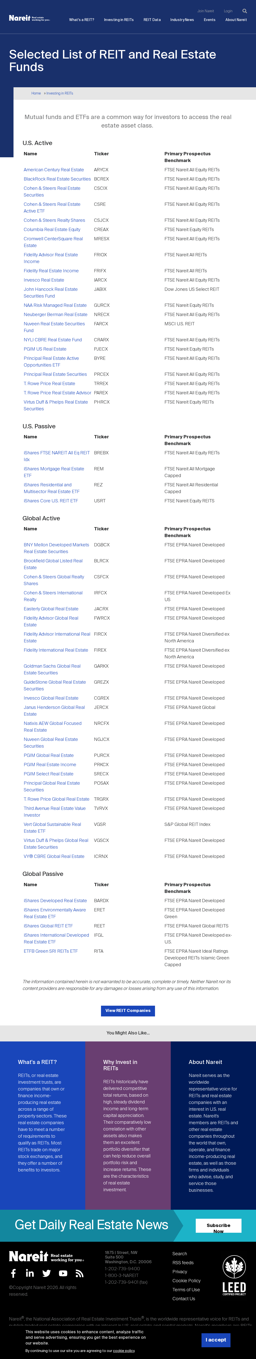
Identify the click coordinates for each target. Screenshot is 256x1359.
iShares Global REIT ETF (48, 926)
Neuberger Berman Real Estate (56, 315)
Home (36, 93)
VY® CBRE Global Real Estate (54, 856)
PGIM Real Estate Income (50, 765)
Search (179, 1254)
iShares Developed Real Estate (55, 901)
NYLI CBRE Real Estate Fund (53, 340)
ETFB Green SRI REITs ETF (51, 951)
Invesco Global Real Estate (51, 698)
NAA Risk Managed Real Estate (55, 305)
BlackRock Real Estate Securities (57, 179)
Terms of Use (186, 1290)
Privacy (179, 1272)
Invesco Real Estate (44, 280)
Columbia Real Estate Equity (52, 230)
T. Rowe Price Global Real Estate (57, 799)
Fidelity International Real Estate (56, 650)
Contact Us (183, 1299)
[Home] (29, 18)
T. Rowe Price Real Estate (49, 384)
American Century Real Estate (54, 170)
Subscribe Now (218, 1228)
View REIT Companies (128, 1011)
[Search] (244, 11)
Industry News (182, 20)
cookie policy (123, 1351)
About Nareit (236, 20)
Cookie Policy (186, 1281)
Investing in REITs (119, 20)
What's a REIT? (81, 20)
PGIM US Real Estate (45, 349)
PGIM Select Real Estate (49, 774)
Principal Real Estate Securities (55, 374)
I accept (216, 1340)
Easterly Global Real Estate (51, 609)
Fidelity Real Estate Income (51, 271)
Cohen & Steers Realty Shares (54, 220)
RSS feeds (183, 1263)
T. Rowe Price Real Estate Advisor (57, 393)
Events (210, 20)
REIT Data (152, 20)
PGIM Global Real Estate (49, 755)
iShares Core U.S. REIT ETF (51, 501)
